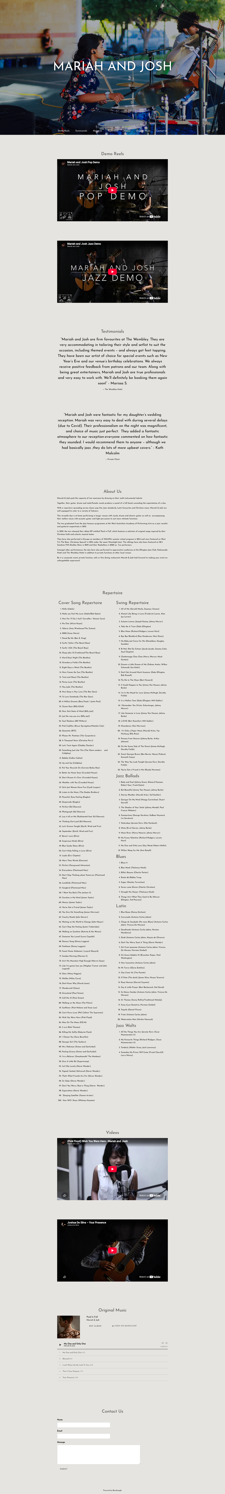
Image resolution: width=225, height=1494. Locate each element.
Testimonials (81, 131)
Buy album (95, 1326)
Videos (127, 131)
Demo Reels (64, 131)
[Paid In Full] (68, 1327)
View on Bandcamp (126, 1326)
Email (59, 1431)
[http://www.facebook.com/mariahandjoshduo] (156, 6)
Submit (63, 1469)
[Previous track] (163, 1343)
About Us (97, 131)
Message (61, 1442)
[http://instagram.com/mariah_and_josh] (170, 6)
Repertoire (113, 131)
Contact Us (161, 131)
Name (60, 1420)
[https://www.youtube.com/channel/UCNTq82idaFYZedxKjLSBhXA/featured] (163, 6)
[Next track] (166, 1343)
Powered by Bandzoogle (112, 1490)
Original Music (143, 131)
